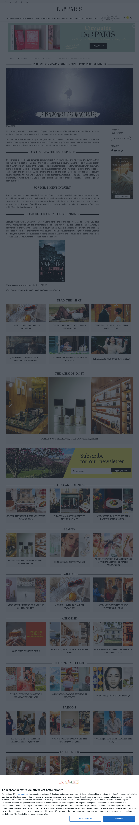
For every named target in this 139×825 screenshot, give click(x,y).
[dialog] (69, 800)
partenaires (23, 794)
